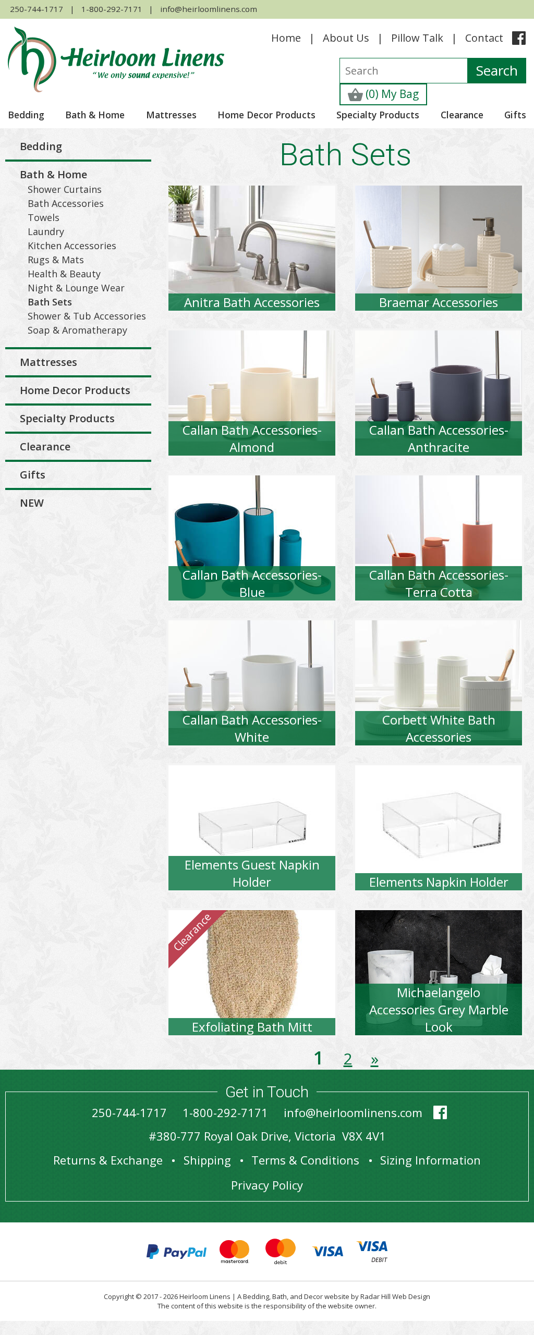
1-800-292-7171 (111, 9)
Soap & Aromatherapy (77, 330)
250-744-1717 (36, 9)
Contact (484, 38)
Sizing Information (430, 1160)
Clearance (462, 114)
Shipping (207, 1160)
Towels (43, 217)
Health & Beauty (64, 273)
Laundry (46, 231)
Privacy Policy (267, 1185)
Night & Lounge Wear (76, 287)
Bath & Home (95, 114)
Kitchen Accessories (72, 245)
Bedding (26, 114)
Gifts (515, 114)
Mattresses (171, 114)
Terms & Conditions (305, 1160)
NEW (32, 503)
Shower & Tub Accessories (87, 316)
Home (286, 38)
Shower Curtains (65, 189)
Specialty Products (377, 114)
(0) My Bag (391, 94)
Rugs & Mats (56, 259)
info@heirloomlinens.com (208, 9)
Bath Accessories (66, 203)
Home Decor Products (266, 114)
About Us (346, 38)
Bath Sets (50, 302)
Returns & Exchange (108, 1160)
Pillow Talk (417, 38)
